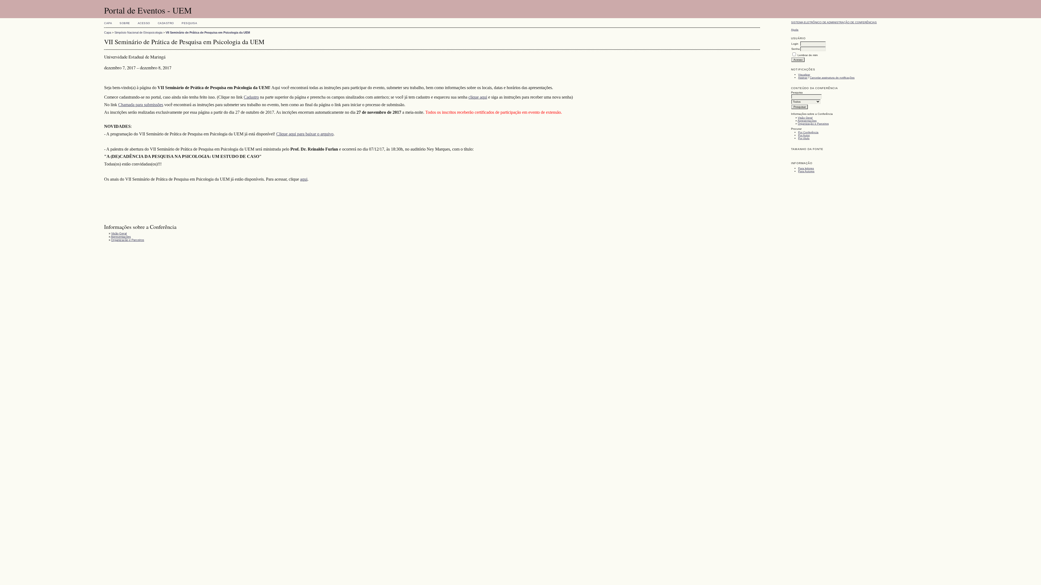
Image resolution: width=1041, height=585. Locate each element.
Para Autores (806, 171)
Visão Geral (805, 117)
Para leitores (806, 168)
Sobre (125, 23)
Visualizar (804, 74)
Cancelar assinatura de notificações (832, 77)
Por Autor (804, 135)
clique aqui (477, 97)
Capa (108, 23)
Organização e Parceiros (813, 123)
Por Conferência (808, 132)
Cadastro (166, 23)
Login (794, 43)
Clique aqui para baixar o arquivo (304, 134)
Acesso (144, 23)
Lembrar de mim (808, 55)
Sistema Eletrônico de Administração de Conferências (834, 22)
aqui (303, 179)
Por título (803, 138)
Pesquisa (189, 23)
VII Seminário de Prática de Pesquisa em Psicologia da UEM (208, 32)
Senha (795, 48)
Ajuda (794, 29)
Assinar (802, 77)
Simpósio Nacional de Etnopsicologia (138, 32)
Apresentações (807, 120)
